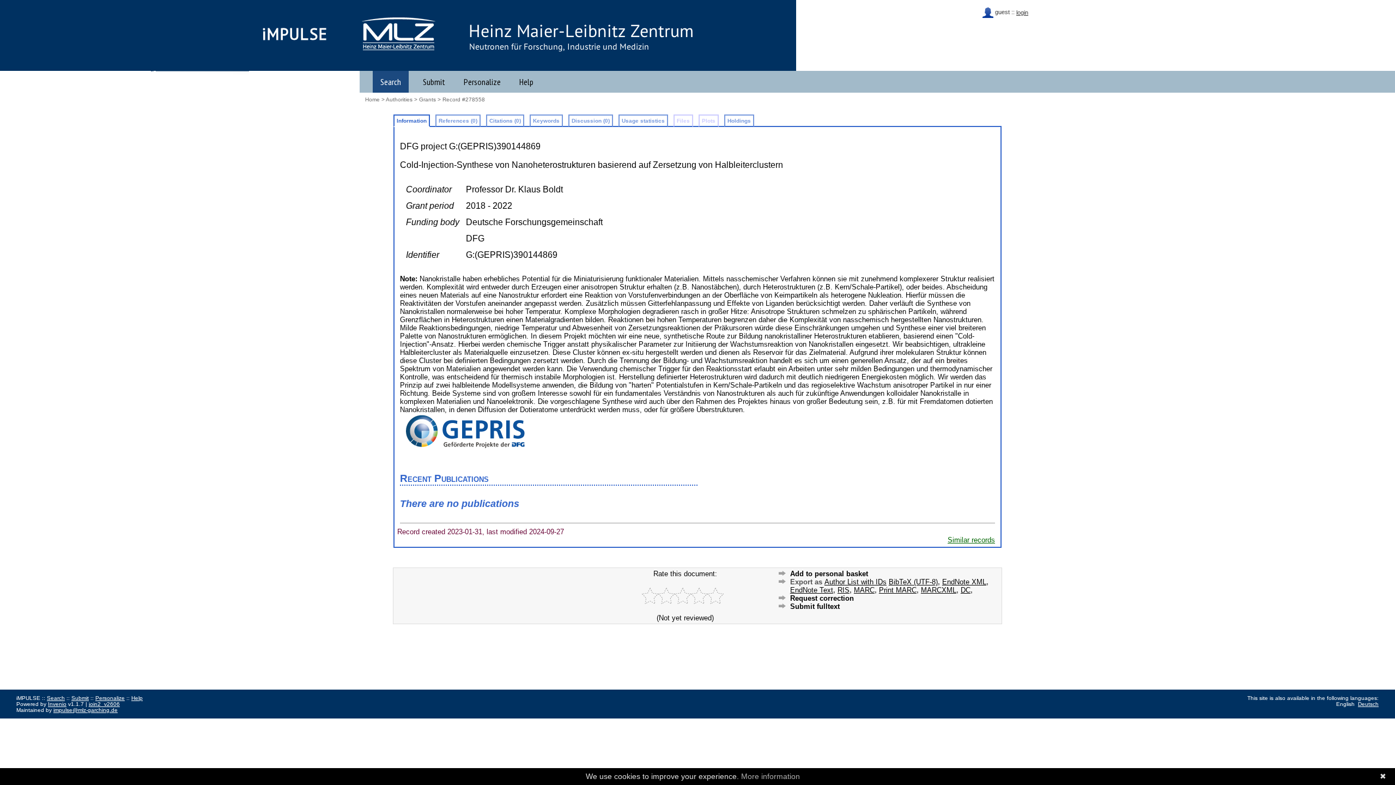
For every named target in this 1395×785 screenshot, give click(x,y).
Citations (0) (505, 121)
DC (966, 590)
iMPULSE (295, 33)
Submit (434, 81)
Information (412, 121)
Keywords (546, 121)
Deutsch (1368, 704)
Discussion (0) (591, 121)
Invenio (57, 704)
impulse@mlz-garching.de (85, 710)
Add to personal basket (829, 574)
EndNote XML (964, 582)
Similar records (971, 540)
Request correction (822, 598)
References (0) (458, 121)
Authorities (399, 99)
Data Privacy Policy (72, 722)
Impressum (30, 722)
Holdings (739, 121)
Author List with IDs (855, 582)
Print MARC (898, 590)
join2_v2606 (104, 704)
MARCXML (938, 590)
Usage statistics (643, 121)
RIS (844, 590)
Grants (427, 99)
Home (372, 99)
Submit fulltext (815, 606)
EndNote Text (811, 590)
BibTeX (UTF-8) (913, 582)
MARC (864, 590)
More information (770, 776)
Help (526, 81)
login (1022, 12)
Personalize (482, 81)
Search (390, 81)
